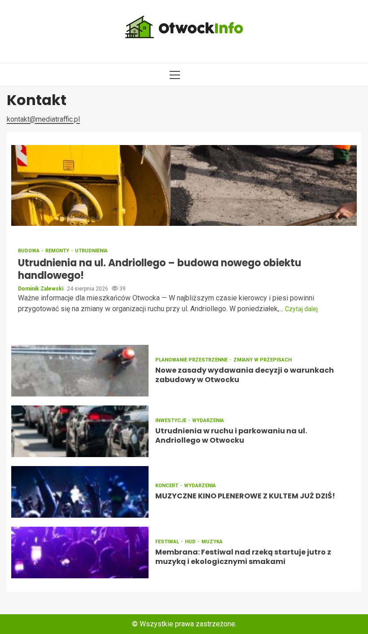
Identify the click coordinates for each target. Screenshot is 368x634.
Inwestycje (171, 420)
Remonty (57, 250)
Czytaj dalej (301, 309)
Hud (191, 541)
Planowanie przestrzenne (192, 359)
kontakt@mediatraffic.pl (43, 119)
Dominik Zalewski (41, 289)
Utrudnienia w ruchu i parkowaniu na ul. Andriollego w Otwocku (80, 431)
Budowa (29, 250)
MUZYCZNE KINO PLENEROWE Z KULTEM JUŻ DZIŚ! (80, 492)
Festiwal (167, 541)
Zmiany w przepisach (262, 359)
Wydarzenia (208, 420)
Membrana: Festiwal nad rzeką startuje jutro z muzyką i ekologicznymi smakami (80, 552)
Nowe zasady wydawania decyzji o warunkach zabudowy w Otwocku (80, 370)
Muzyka (212, 541)
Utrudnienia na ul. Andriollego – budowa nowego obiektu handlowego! (184, 185)
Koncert (167, 485)
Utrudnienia (91, 250)
